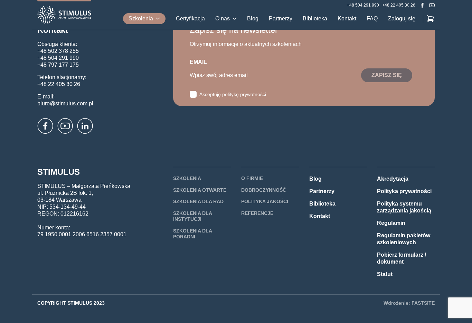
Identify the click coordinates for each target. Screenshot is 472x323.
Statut (385, 274)
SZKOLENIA (187, 178)
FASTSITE (423, 303)
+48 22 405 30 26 (398, 5)
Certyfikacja (190, 18)
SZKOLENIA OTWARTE (199, 190)
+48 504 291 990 (363, 5)
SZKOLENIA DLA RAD (198, 201)
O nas (222, 18)
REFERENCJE (257, 213)
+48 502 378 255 (58, 51)
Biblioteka (315, 18)
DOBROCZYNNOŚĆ (263, 190)
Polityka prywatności (404, 191)
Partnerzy (280, 18)
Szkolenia (141, 18)
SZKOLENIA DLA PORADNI (192, 234)
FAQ (372, 18)
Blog (252, 18)
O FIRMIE (252, 178)
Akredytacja (392, 179)
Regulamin (391, 223)
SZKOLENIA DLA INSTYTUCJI (192, 216)
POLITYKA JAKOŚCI (264, 201)
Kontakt (347, 18)
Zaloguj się (401, 18)
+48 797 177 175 (58, 65)
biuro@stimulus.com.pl (65, 103)
